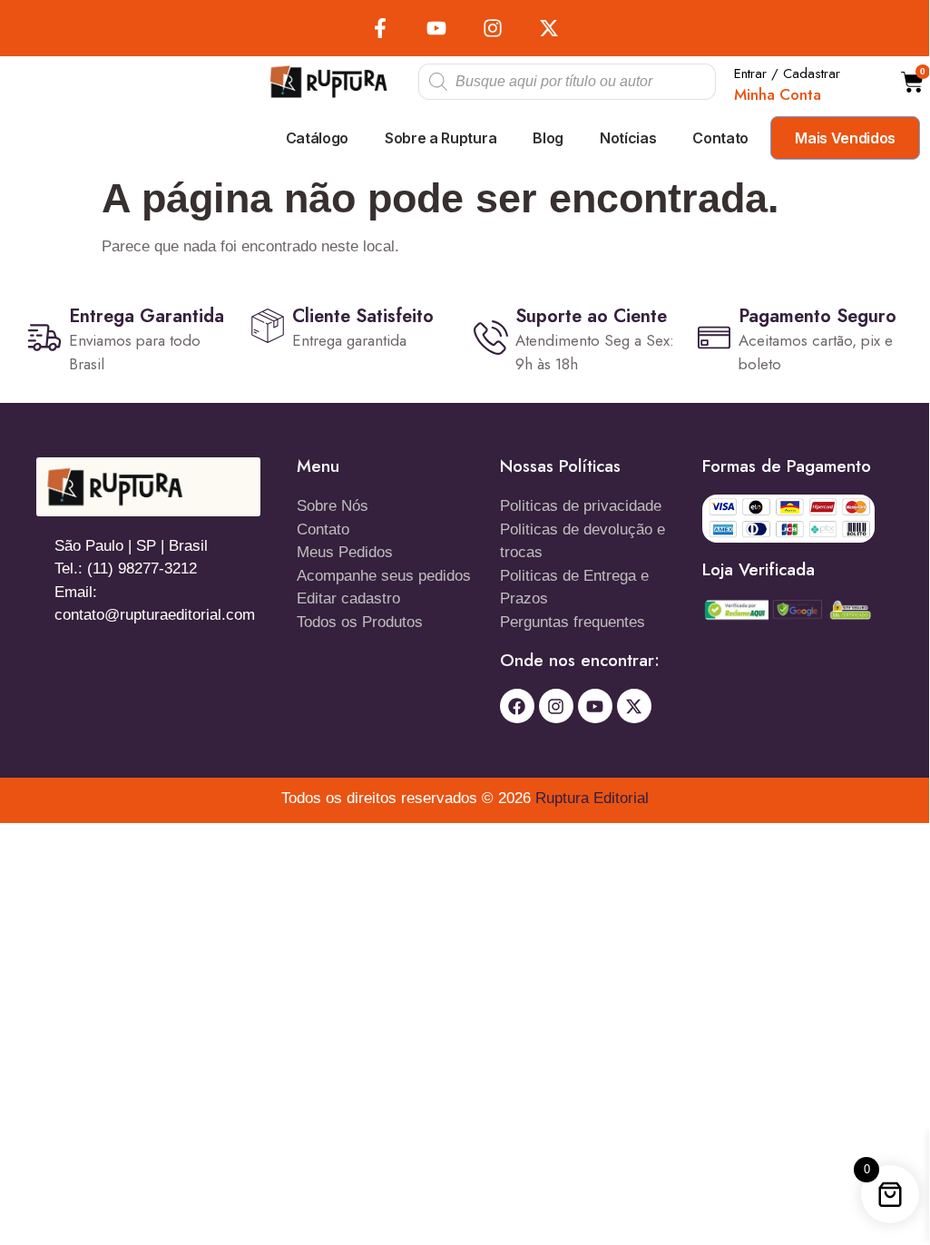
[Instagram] (492, 28)
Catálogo (317, 138)
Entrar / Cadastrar (787, 73)
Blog (548, 138)
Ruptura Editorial (592, 798)
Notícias (628, 138)
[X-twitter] (548, 28)
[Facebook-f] (380, 28)
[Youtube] (436, 28)
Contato (720, 138)
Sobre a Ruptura (440, 138)
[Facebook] (517, 706)
